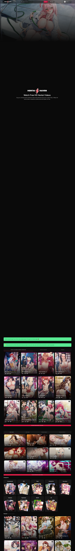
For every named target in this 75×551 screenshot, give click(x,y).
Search (45, 1)
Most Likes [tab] (27, 432)
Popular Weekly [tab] (44, 432)
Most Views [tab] (12, 432)
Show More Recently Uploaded (37, 425)
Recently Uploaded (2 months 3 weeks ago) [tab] (18, 349)
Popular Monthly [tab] (62, 432)
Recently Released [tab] (43, 349)
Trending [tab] (62, 349)
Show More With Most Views (38, 474)
